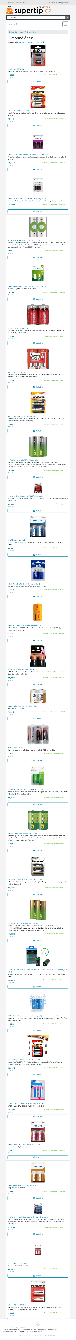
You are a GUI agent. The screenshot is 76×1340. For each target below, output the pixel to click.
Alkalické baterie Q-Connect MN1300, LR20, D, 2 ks (26, 789)
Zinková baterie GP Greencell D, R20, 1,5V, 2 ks (24, 833)
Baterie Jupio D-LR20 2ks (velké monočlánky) (24, 584)
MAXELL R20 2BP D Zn (16, 69)
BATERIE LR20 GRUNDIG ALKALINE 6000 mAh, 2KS (26, 1104)
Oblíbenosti (20, 42)
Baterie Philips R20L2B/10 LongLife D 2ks (22, 1185)
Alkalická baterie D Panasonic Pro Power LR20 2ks (25, 1060)
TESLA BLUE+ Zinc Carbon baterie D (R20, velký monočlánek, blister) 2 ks (34, 1016)
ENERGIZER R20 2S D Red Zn (18, 328)
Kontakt (11, 3)
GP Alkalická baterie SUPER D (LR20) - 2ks (23, 460)
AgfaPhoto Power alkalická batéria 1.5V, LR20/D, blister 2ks (28, 1217)
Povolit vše (24, 1335)
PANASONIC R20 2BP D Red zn (18, 1305)
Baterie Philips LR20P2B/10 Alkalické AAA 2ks (24, 1145)
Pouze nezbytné (36, 1335)
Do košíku (39, 82)
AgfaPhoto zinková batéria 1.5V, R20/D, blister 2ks (25, 496)
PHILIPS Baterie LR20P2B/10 (17, 1263)
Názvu (38, 42)
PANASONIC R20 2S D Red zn (18, 372)
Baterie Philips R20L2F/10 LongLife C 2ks (22, 706)
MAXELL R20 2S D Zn (15, 748)
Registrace (64, 3)
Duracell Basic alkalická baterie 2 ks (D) (21, 670)
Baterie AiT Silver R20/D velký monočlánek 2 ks (24, 626)
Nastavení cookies (50, 1335)
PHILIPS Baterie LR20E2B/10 (17, 540)
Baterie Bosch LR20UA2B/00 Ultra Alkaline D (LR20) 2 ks (28, 155)
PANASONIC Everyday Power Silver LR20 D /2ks (25, 880)
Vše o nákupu (20, 3)
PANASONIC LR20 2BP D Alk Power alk (21, 416)
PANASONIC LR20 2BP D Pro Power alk (21, 111)
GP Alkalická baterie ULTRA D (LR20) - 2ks (23, 923)
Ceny (30, 42)
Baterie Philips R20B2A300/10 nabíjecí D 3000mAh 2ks (27, 286)
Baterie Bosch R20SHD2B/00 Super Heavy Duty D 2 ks (27, 199)
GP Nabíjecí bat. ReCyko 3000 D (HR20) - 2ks (24, 240)
